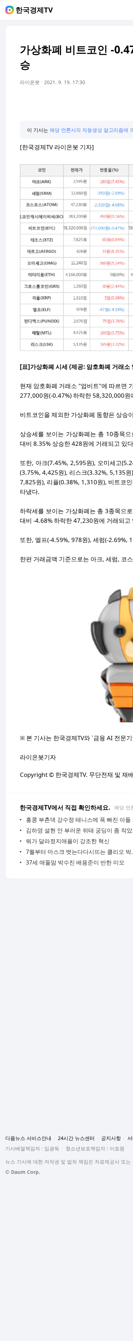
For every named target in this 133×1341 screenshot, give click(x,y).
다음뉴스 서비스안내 (28, 1138)
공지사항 (111, 1138)
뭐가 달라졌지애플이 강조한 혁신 (68, 841)
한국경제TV (34, 10)
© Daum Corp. (22, 1172)
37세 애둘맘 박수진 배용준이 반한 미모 (75, 862)
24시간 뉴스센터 (76, 1138)
